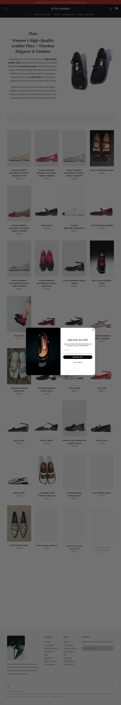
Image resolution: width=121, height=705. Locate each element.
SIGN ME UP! (77, 357)
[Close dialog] (93, 330)
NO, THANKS (78, 362)
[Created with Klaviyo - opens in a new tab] (60, 376)
